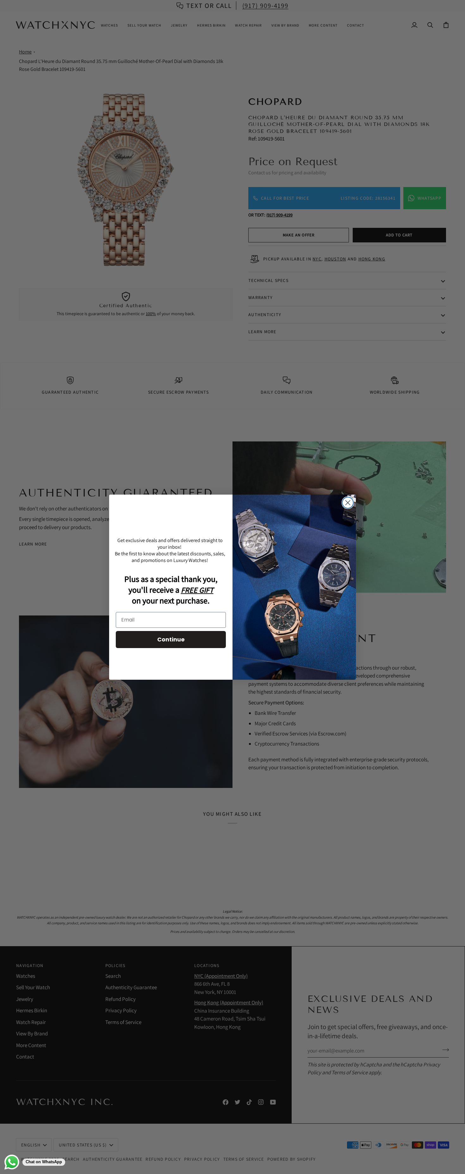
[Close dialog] (347, 502)
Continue (171, 639)
